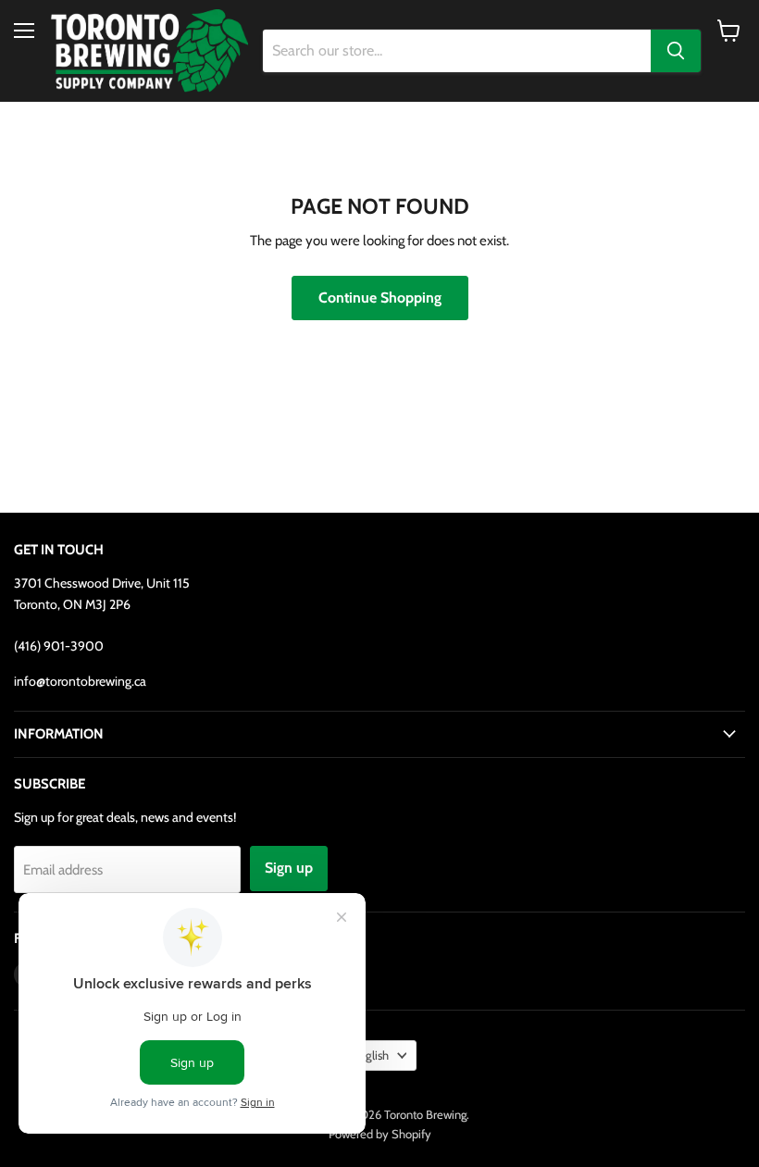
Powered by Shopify (380, 1133)
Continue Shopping (380, 297)
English (371, 1055)
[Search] (676, 51)
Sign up (289, 867)
